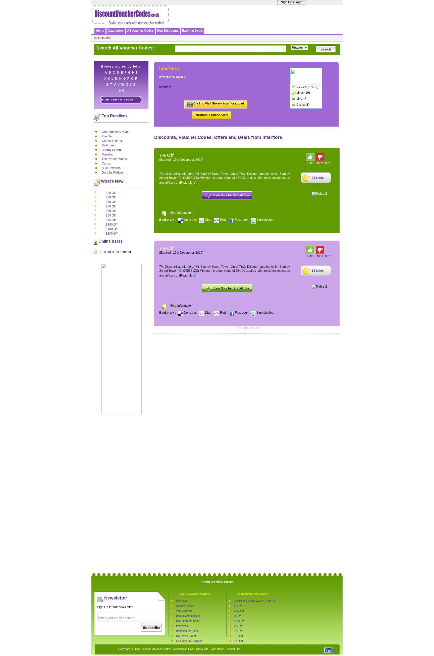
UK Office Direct (186, 635)
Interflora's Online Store (212, 115)
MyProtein (109, 145)
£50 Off (111, 206)
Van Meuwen (184, 610)
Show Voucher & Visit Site (230, 195)
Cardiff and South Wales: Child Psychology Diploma (265, 600)
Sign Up (286, 2)
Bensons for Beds (187, 630)
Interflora (181, 600)
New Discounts (168, 30)
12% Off (239, 610)
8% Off (238, 605)
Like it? (301, 98)
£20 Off (111, 193)
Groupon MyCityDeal (116, 132)
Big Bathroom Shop (187, 620)
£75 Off (111, 220)
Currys (106, 163)
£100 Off (111, 224)
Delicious (190, 220)
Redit (223, 220)
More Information (181, 212)
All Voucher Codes (140, 30)
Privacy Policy (222, 582)
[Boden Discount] (283, 22)
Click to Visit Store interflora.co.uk (219, 103)
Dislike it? (303, 104)
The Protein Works (114, 159)
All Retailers (102, 38)
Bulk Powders (111, 168)
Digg (208, 220)
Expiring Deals (192, 30)
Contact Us (234, 648)
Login (298, 2)
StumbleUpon (265, 220)
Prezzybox (182, 625)
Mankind (108, 154)
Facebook (241, 220)
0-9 (121, 90)
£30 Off (111, 197)
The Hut (107, 136)
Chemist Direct (112, 141)
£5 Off (237, 615)
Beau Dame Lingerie (188, 615)
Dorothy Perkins (113, 172)
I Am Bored (217, 648)
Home (100, 30)
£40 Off (111, 202)
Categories (116, 30)
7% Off (238, 625)
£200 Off (111, 233)
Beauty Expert (111, 150)
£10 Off (238, 635)
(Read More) (187, 182)
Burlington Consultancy (189, 648)
